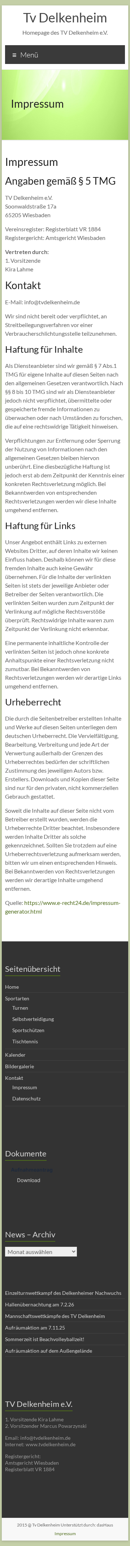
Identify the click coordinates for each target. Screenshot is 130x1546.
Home (12, 987)
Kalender (15, 1055)
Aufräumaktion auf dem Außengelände (48, 1351)
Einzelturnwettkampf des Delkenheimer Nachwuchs (63, 1293)
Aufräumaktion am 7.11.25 (35, 1327)
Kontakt (14, 1078)
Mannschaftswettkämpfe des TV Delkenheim (55, 1316)
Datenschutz (26, 1098)
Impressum (24, 1087)
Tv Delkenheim (65, 17)
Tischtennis (25, 1041)
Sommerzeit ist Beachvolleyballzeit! (44, 1339)
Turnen (20, 1008)
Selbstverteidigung (33, 1019)
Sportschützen (28, 1030)
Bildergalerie (19, 1066)
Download (28, 1180)
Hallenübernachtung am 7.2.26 (39, 1304)
